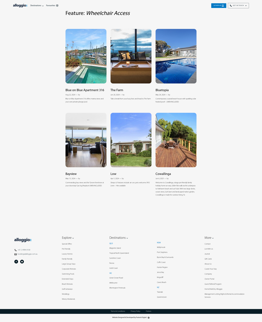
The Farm (117, 90)
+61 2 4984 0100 (24, 250)
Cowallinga (163, 174)
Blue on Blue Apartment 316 (85, 90)
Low (113, 174)
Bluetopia (162, 90)
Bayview (71, 174)
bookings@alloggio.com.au (27, 254)
